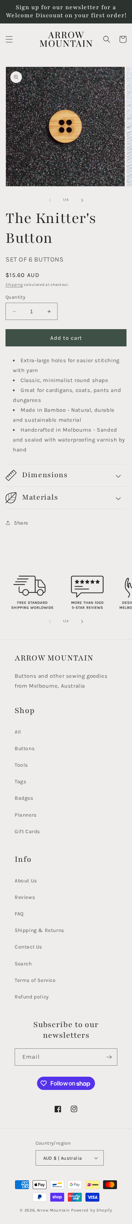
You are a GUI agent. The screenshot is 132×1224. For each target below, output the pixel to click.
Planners (26, 815)
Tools (21, 765)
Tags (20, 781)
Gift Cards (27, 831)
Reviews (25, 897)
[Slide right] (82, 200)
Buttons (24, 748)
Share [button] (21, 523)
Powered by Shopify (91, 1210)
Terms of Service (35, 980)
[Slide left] (50, 200)
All (18, 732)
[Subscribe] (109, 1057)
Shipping (14, 284)
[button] (9, 39)
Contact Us (28, 947)
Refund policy (32, 997)
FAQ (19, 914)
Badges (24, 798)
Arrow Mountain (54, 1210)
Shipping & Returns (39, 930)
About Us (26, 881)
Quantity (15, 297)
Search (23, 964)
